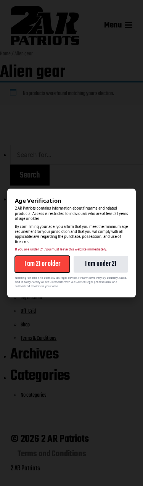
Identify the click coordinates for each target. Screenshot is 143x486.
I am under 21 (100, 264)
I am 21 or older (42, 264)
